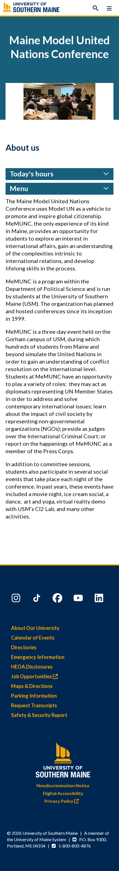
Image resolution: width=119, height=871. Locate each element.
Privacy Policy (59, 801)
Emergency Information (37, 657)
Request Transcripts (34, 705)
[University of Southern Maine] (63, 758)
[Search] (95, 8)
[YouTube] (78, 599)
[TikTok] (37, 599)
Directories (24, 647)
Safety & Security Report (39, 715)
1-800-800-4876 (74, 845)
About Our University (35, 628)
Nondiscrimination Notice (63, 785)
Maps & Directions (32, 686)
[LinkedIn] (99, 599)
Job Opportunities (32, 676)
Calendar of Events (33, 638)
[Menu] (109, 8)
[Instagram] (16, 599)
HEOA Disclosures (32, 667)
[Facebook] (58, 599)
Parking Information (34, 696)
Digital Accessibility (63, 793)
